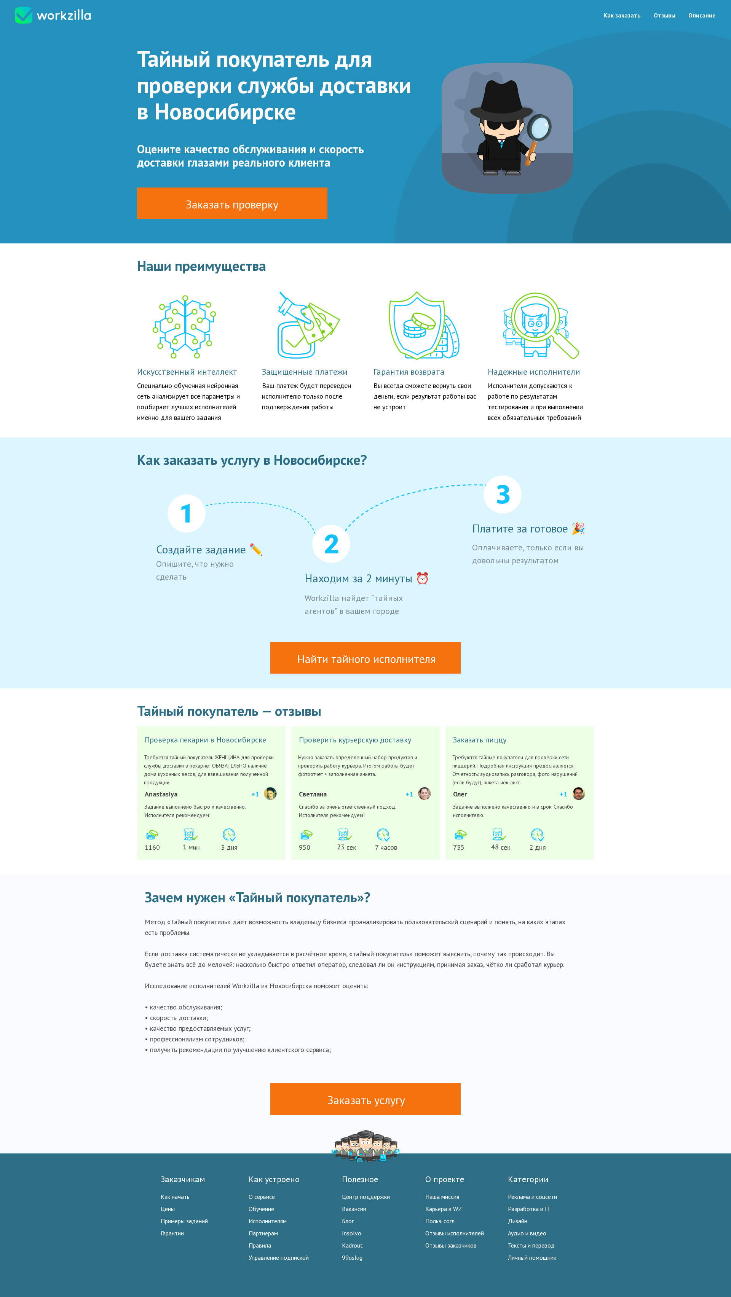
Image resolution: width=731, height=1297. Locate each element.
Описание (702, 15)
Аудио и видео (527, 1233)
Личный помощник (532, 1257)
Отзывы (664, 15)
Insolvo (351, 1233)
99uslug (352, 1257)
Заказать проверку (232, 204)
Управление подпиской (279, 1257)
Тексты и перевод (531, 1245)
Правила (260, 1245)
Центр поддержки (366, 1196)
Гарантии (172, 1233)
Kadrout (352, 1245)
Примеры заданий (184, 1221)
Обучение (261, 1209)
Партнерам (263, 1233)
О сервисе (262, 1196)
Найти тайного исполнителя (366, 658)
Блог (348, 1221)
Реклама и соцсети (532, 1196)
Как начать (175, 1196)
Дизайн (517, 1221)
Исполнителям (268, 1221)
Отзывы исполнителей (454, 1233)
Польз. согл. (440, 1221)
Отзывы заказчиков (451, 1245)
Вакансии (354, 1209)
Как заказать (622, 15)
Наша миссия (442, 1196)
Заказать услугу (366, 1099)
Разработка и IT (529, 1209)
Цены (168, 1209)
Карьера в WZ (443, 1209)
